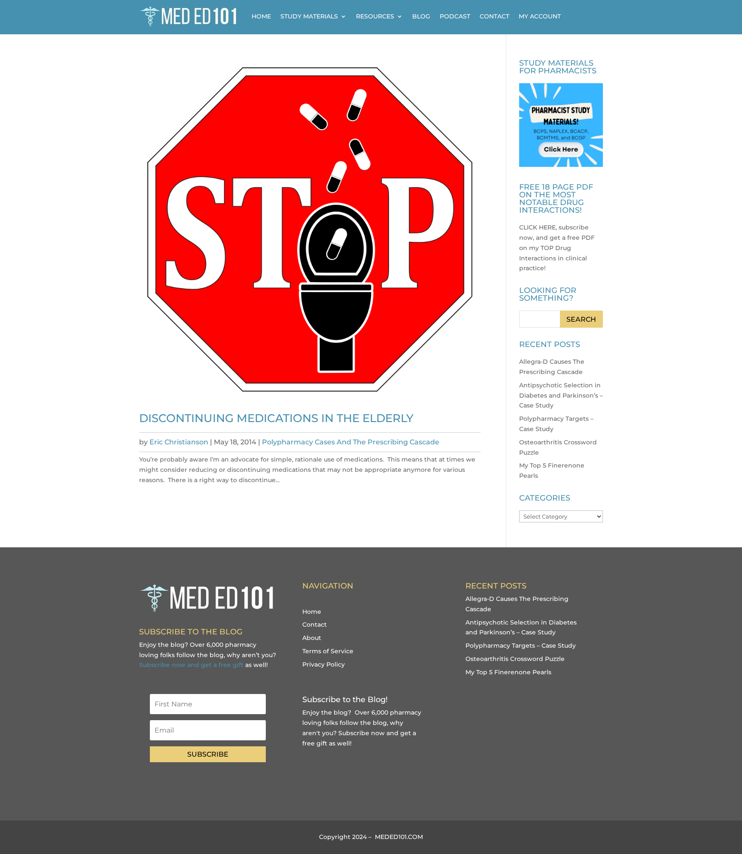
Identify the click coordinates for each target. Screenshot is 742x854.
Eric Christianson (178, 442)
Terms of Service (327, 651)
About (311, 638)
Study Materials (309, 16)
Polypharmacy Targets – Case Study (520, 645)
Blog (421, 16)
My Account (540, 16)
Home (261, 16)
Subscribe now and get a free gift (191, 665)
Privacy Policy (323, 664)
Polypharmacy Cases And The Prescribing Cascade (350, 442)
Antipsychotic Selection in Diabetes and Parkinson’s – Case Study (561, 395)
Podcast (455, 16)
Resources (375, 16)
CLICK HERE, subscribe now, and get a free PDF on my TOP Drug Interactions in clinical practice (557, 247)
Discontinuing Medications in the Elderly (276, 418)
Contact (494, 16)
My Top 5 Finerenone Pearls (508, 672)
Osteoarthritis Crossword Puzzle (515, 659)
